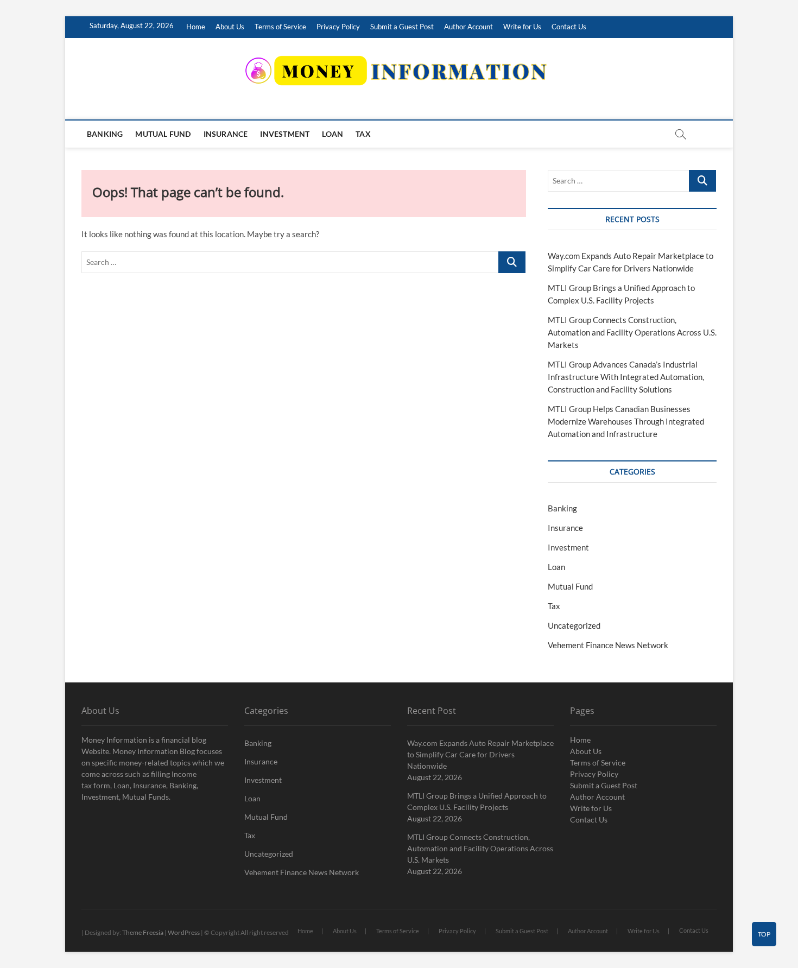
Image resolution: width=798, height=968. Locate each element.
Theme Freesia (142, 932)
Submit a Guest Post (402, 26)
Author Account (468, 26)
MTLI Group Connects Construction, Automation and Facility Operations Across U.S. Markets (632, 332)
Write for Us (522, 26)
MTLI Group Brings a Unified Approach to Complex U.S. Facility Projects (477, 801)
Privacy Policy (338, 26)
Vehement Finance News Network (608, 645)
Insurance (226, 133)
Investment (284, 133)
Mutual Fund (163, 133)
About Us (230, 26)
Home (195, 26)
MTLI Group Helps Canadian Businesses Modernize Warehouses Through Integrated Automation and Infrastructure (626, 421)
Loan (332, 133)
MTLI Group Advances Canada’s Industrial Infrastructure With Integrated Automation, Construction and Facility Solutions (626, 376)
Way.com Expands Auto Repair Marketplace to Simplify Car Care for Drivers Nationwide (480, 754)
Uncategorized (574, 625)
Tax (363, 133)
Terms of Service (280, 26)
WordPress (184, 932)
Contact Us (569, 26)
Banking (105, 133)
